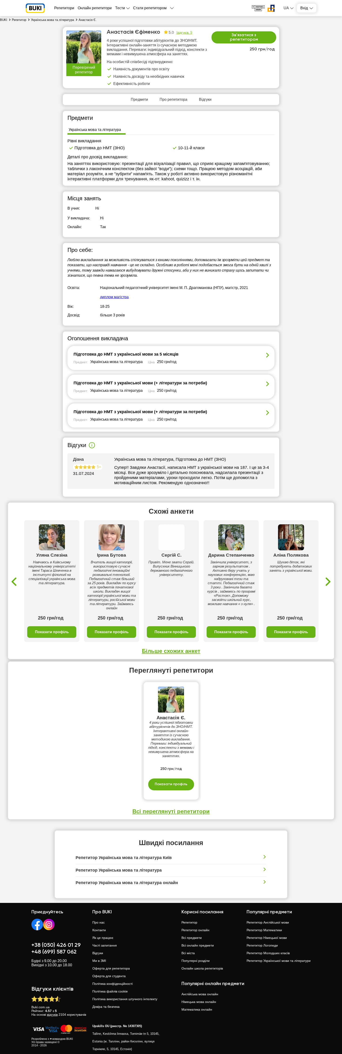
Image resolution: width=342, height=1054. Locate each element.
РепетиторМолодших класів (268, 953)
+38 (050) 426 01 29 (56, 945)
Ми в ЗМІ (99, 961)
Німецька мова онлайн (198, 1002)
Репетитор (189, 922)
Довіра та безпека (106, 1007)
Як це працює (102, 938)
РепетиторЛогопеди (262, 945)
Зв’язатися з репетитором (244, 37)
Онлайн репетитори (95, 8)
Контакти (99, 930)
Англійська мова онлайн (199, 994)
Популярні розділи (195, 961)
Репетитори (64, 8)
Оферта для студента (109, 976)
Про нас (98, 922)
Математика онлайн (196, 1009)
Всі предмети (191, 938)
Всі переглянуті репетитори (171, 811)
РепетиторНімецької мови (267, 938)
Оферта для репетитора (111, 968)
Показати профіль (52, 632)
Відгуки (97, 953)
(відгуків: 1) (184, 32)
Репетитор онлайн (195, 930)
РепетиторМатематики (264, 930)
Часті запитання (104, 945)
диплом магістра (114, 297)
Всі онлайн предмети (197, 945)
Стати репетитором (150, 8)
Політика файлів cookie (110, 991)
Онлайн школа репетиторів (202, 968)
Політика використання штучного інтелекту (124, 999)
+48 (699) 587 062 (54, 952)
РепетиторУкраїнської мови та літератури (279, 961)
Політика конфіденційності (112, 984)
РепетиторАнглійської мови (268, 922)
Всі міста (188, 953)
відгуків (52, 1014)
